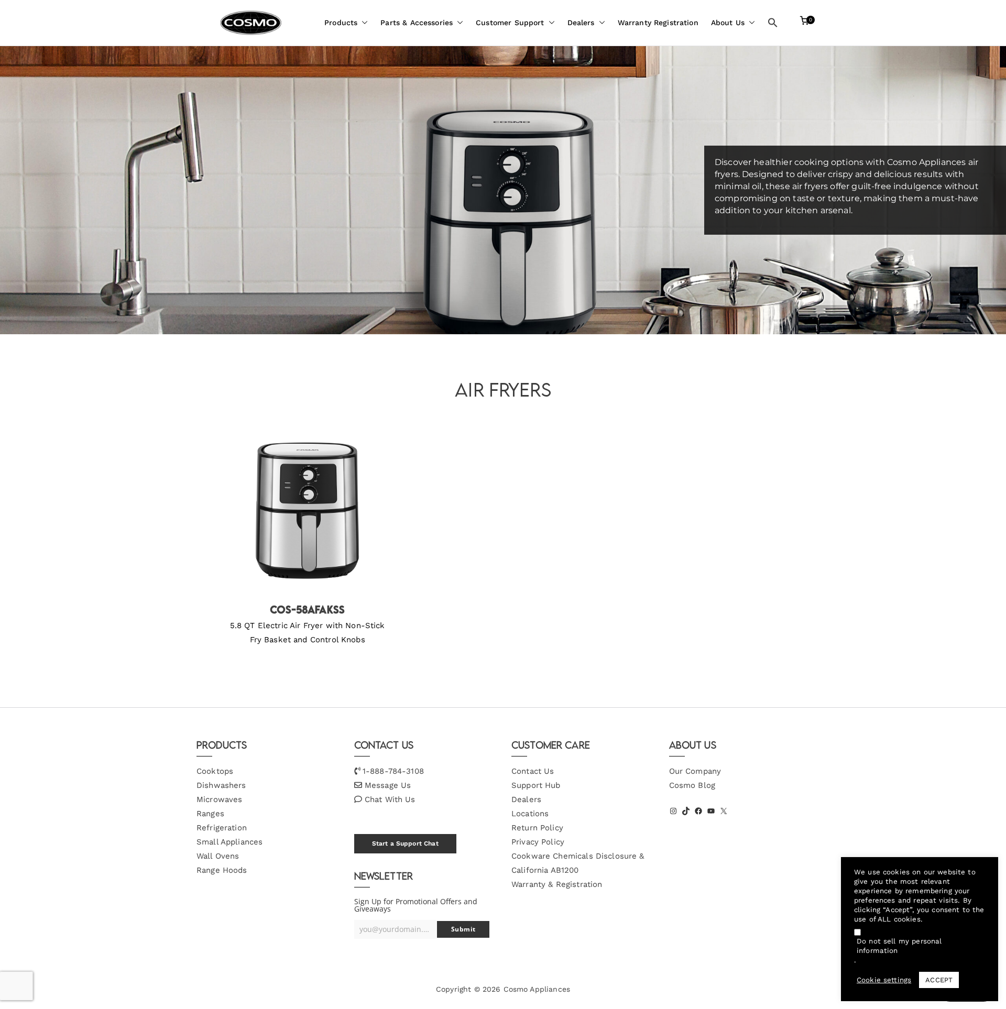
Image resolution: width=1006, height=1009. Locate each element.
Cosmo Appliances (537, 989)
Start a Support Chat (405, 843)
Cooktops (214, 771)
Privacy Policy (537, 842)
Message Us (388, 785)
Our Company (695, 771)
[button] (362, 22)
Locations (530, 813)
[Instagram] (673, 811)
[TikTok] (686, 811)
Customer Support (510, 22)
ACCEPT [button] (939, 980)
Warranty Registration (658, 22)
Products (340, 22)
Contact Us (532, 771)
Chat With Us (390, 799)
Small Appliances (229, 842)
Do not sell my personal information (899, 946)
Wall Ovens (217, 856)
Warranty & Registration (556, 884)
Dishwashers (221, 785)
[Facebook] (698, 811)
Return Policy (537, 827)
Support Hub (536, 785)
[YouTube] (711, 811)
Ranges (210, 813)
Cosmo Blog (692, 785)
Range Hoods (221, 870)
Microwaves (219, 799)
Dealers (581, 22)
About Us (728, 22)
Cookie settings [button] (884, 980)
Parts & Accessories (416, 22)
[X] (723, 811)
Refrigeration (221, 827)
